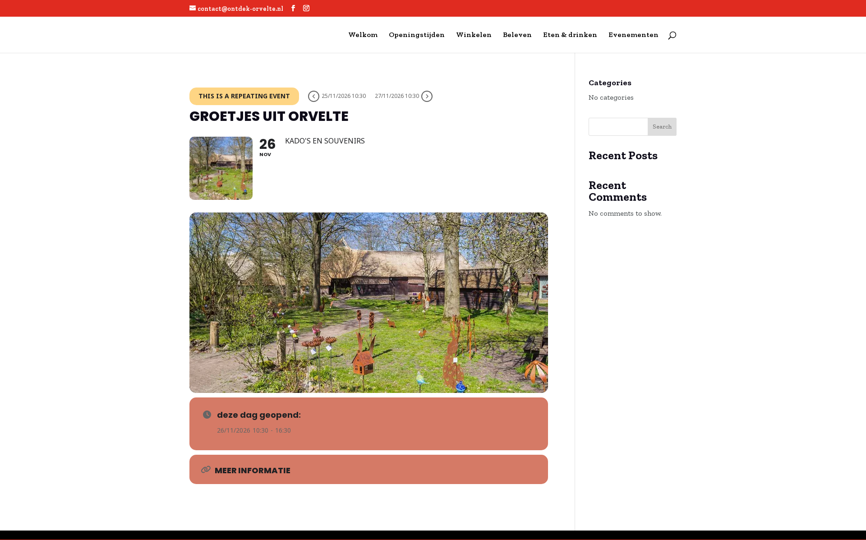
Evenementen (633, 35)
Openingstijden (417, 35)
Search (662, 126)
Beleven (517, 35)
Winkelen (474, 35)
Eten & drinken (570, 35)
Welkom (363, 35)
